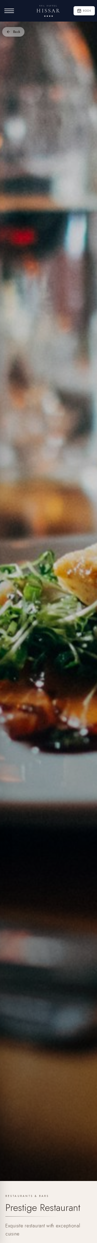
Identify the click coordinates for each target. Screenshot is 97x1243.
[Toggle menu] (9, 11)
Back (16, 31)
